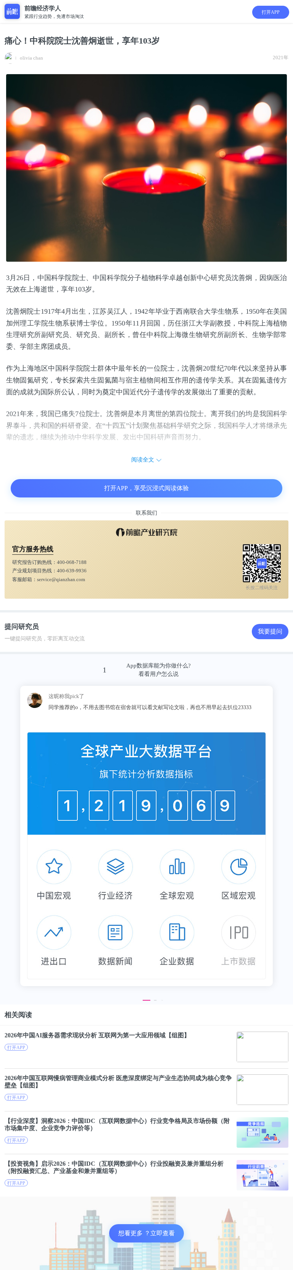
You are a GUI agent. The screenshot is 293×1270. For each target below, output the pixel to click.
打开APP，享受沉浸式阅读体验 (146, 488)
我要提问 (270, 631)
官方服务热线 (32, 549)
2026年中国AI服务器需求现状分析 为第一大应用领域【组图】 (97, 1035)
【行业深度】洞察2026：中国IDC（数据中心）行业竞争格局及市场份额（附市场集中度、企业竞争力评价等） (117, 1124)
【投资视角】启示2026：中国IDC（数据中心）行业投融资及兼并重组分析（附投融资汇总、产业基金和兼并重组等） (114, 1167)
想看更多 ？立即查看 (146, 1233)
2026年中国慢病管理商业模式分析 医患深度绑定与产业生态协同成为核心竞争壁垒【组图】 (118, 1082)
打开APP (271, 12)
